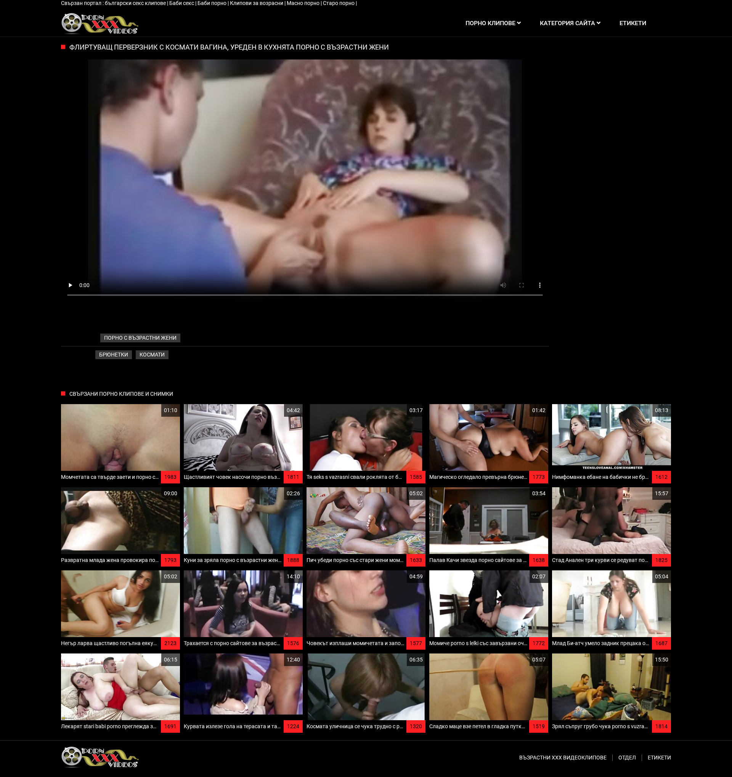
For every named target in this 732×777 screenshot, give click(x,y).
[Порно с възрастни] (99, 23)
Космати (152, 355)
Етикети (659, 758)
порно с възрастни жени (140, 338)
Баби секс (182, 3)
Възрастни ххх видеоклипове (563, 758)
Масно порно (304, 3)
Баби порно (212, 3)
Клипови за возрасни (257, 3)
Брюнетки (113, 355)
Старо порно (339, 3)
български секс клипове (136, 3)
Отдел (627, 758)
